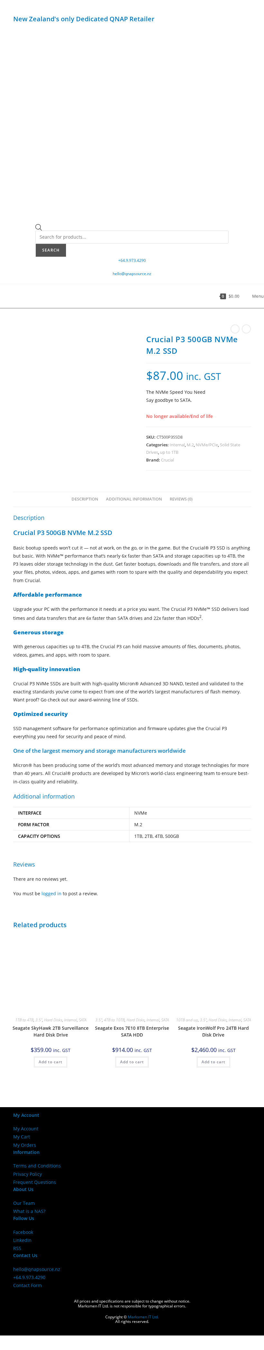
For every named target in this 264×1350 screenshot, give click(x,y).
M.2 (190, 445)
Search (51, 250)
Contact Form (27, 1285)
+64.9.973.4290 (132, 260)
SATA (82, 1020)
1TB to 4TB (24, 1020)
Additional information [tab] (134, 499)
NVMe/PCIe (207, 445)
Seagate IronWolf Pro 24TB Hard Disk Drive (213, 1031)
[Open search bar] (38, 228)
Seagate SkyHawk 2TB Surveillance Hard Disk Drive (51, 1031)
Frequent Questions (34, 1182)
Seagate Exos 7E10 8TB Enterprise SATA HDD (132, 1031)
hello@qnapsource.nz (132, 273)
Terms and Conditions (37, 1166)
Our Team (24, 1203)
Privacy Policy (27, 1174)
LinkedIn (22, 1240)
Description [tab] (84, 499)
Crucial (167, 460)
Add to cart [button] (50, 1062)
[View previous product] (235, 328)
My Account (25, 1129)
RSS (17, 1248)
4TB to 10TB (114, 1020)
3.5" (38, 1020)
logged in (51, 893)
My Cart (21, 1137)
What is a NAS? (29, 1211)
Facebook (23, 1232)
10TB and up (187, 1020)
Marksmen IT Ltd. (143, 1317)
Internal (177, 445)
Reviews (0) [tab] (181, 499)
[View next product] (246, 328)
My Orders (24, 1145)
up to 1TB (169, 452)
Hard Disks (53, 1020)
